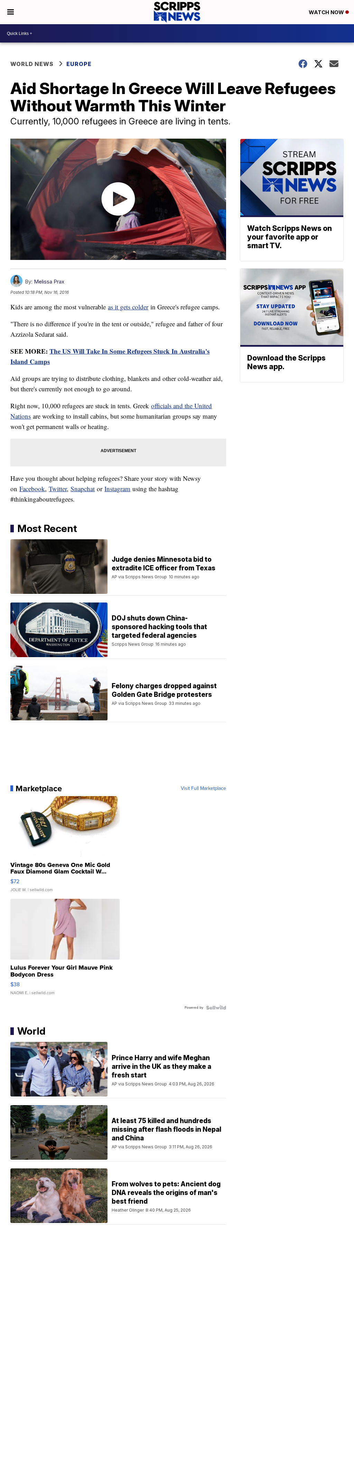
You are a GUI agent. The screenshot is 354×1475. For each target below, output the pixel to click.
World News (32, 63)
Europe (79, 63)
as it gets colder (128, 306)
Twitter (58, 488)
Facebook (32, 488)
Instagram (117, 488)
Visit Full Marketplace (203, 788)
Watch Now (327, 12)
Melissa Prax (49, 281)
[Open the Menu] (10, 12)
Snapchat (83, 488)
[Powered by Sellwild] (216, 1007)
